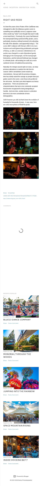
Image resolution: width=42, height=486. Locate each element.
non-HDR (19, 198)
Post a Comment (13, 323)
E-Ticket (34, 195)
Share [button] (5, 193)
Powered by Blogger (23, 476)
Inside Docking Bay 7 (15, 459)
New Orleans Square (9, 198)
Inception (13, 7)
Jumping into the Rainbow (19, 391)
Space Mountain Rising (16, 425)
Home (5, 7)
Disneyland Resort (25, 195)
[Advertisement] (21, 273)
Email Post (11, 193)
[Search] (37, 3)
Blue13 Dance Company (17, 319)
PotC (23, 198)
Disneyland (16, 195)
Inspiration (24, 7)
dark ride (10, 195)
